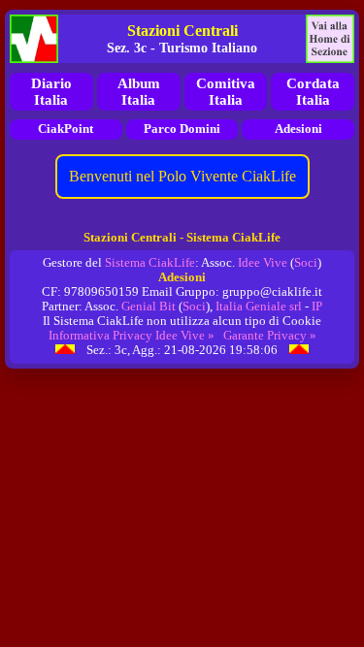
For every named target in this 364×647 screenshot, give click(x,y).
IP (317, 306)
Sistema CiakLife (150, 263)
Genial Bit (148, 306)
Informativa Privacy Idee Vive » (132, 335)
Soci (305, 263)
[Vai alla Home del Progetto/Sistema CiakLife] (34, 39)
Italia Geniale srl (258, 306)
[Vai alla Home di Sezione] (330, 39)
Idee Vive (262, 263)
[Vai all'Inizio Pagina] (65, 350)
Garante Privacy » (269, 335)
